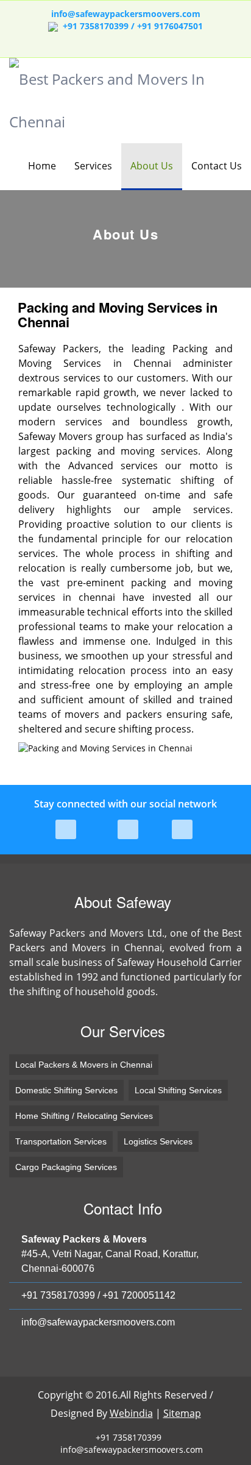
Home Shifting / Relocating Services (84, 1116)
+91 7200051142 (138, 1295)
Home (42, 165)
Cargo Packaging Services (66, 1167)
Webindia (131, 1413)
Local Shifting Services (178, 1090)
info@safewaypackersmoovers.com (125, 14)
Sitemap (182, 1413)
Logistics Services (158, 1141)
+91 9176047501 (170, 26)
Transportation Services (61, 1141)
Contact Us (216, 165)
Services (93, 165)
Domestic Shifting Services (66, 1090)
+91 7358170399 (58, 1295)
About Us (151, 165)
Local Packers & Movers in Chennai (83, 1064)
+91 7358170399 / (100, 26)
